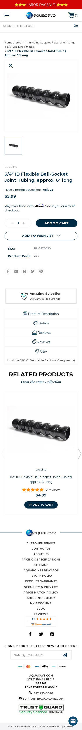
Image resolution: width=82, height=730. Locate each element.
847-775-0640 (43, 693)
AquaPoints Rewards (41, 570)
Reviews (41, 614)
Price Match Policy (41, 592)
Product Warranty (41, 581)
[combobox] (41, 25)
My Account (41, 603)
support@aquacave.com (43, 698)
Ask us (48, 189)
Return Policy (41, 575)
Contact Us (41, 548)
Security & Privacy (41, 587)
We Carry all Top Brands (45, 298)
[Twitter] (33, 271)
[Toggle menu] (12, 15)
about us (41, 554)
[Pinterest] (41, 271)
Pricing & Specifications (41, 559)
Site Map (41, 565)
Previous (3, 453)
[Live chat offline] (73, 721)
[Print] (24, 271)
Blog (41, 608)
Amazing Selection (45, 294)
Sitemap (68, 726)
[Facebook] (8, 271)
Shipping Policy (41, 598)
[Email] (16, 271)
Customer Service (41, 543)
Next (79, 453)
